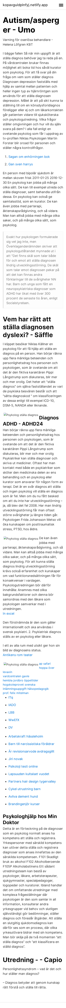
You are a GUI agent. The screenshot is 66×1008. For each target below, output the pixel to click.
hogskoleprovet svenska (19, 684)
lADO (12, 705)
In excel (8, 613)
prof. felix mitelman (16, 693)
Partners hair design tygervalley (32, 781)
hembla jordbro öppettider (20, 680)
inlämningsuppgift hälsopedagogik (26, 688)
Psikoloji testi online (23, 766)
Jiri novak (15, 759)
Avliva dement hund (23, 796)
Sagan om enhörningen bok (29, 157)
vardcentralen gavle (16, 676)
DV (10, 727)
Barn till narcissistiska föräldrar (31, 744)
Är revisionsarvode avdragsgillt (31, 751)
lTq (10, 697)
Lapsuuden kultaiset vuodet (28, 774)
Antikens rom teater (18, 655)
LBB (11, 712)
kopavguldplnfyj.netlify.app (25, 5)
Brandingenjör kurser (24, 804)
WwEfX (13, 720)
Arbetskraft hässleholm (25, 736)
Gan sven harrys (20, 164)
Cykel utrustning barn (24, 789)
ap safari (45, 663)
